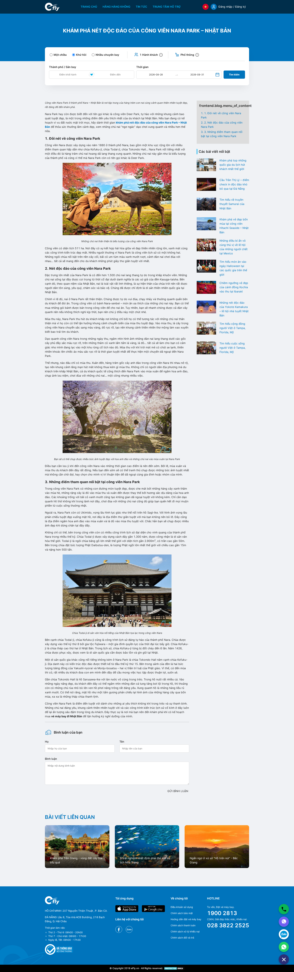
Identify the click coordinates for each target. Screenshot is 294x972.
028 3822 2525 (228, 925)
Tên (121, 741)
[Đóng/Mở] (284, 959)
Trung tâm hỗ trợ (167, 6)
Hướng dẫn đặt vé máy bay (186, 919)
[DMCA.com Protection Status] (174, 968)
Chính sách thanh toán (183, 925)
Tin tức (141, 6)
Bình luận (51, 758)
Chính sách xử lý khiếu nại (185, 931)
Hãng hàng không (116, 6)
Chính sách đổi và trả (182, 937)
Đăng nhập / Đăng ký (232, 6)
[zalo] (284, 934)
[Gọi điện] (284, 909)
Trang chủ (89, 6)
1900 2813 (222, 913)
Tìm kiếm (234, 74)
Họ (47, 741)
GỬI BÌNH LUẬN (177, 791)
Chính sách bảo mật (182, 913)
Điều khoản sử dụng (182, 907)
